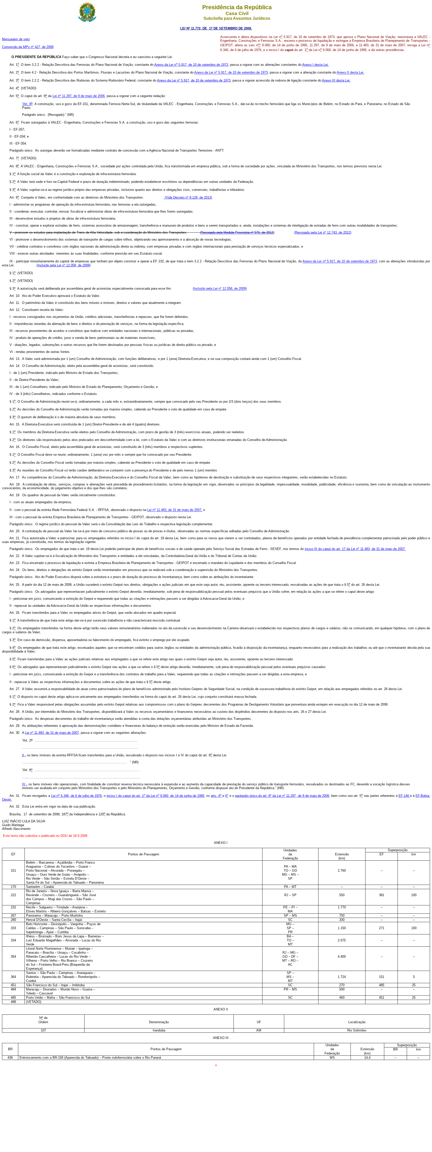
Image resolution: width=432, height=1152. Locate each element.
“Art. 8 (27, 104)
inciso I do (114, 796)
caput (163, 796)
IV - (24, 784)
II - (24, 755)
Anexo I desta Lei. (315, 65)
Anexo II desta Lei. (350, 73)
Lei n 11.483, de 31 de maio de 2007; (174, 510)
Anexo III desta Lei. (336, 80)
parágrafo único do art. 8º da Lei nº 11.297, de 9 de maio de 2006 (282, 796)
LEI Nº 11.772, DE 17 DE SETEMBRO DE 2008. (216, 28)
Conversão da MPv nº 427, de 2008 (28, 47)
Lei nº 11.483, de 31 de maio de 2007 (52, 733)
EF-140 (404, 796)
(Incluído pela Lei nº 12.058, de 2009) (63, 265)
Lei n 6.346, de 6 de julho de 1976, (77, 796)
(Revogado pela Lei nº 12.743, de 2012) (322, 232)
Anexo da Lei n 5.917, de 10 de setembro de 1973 (339, 261)
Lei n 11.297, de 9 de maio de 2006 (78, 96)
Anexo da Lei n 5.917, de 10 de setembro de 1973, (191, 65)
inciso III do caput (355, 549)
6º (226, 796)
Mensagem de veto (16, 39)
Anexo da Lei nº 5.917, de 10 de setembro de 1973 (231, 73)
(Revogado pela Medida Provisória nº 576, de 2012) (237, 232)
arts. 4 (216, 796)
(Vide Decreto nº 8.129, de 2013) (188, 197)
